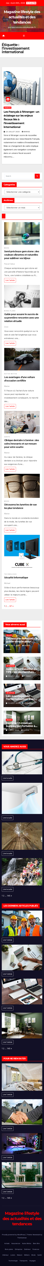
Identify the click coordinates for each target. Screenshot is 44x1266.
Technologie (10, 574)
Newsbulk (36, 1235)
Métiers (27, 1255)
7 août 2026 (14, 730)
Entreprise (10, 666)
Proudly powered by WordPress (14, 1235)
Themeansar (22, 1238)
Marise (27, 132)
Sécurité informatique (16, 577)
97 (11, 606)
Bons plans (9, 311)
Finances (7, 107)
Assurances (15, 1243)
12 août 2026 (14, 703)
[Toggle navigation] (24, 36)
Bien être (36, 1243)
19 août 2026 (14, 676)
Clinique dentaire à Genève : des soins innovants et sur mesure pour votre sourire (21, 444)
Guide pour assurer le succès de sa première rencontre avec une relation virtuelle (21, 318)
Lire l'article (10, 280)
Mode (6, 248)
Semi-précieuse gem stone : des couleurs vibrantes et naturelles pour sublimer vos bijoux (21, 255)
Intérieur (5, 1255)
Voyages (32, 1261)
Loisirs (12, 1255)
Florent (27, 676)
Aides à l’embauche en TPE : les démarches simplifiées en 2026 (21, 672)
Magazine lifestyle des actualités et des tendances (22, 17)
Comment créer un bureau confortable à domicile (20, 726)
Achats (7, 1243)
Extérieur (27, 1249)
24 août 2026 (14, 645)
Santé (7, 437)
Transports (23, 1261)
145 (8, 896)
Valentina (28, 703)
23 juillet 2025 (13, 132)
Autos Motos (10, 374)
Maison (9, 635)
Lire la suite (7, 778)
